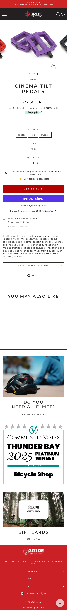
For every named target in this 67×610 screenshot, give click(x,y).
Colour (33, 129)
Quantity (33, 158)
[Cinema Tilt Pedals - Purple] (18, 338)
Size (33, 143)
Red (33, 135)
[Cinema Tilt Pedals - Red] (14, 338)
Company (33, 571)
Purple (45, 135)
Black (21, 135)
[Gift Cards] (33, 509)
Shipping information (33, 265)
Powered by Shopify (33, 607)
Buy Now (33, 539)
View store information (18, 227)
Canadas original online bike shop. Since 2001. (32, 562)
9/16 (33, 149)
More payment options (33, 205)
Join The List (33, 586)
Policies (33, 579)
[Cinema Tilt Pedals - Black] (10, 338)
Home (33, 79)
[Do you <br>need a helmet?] (33, 376)
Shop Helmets (33, 414)
